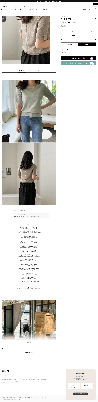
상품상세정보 (21, 70)
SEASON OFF (37, 6)
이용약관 (16, 375)
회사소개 (6, 375)
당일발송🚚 (22, 6)
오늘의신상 (16, 6)
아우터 (5, 9)
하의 (20, 9)
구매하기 (87, 44)
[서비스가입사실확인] (42, 397)
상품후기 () (30, 70)
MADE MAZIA (29, 6)
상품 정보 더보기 (28, 342)
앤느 (37, 9)
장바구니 (70, 44)
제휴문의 (30, 375)
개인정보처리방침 (23, 375)
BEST (11, 6)
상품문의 (37, 70)
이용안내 (11, 375)
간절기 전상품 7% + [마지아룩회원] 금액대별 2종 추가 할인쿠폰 (49, 1)
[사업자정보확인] (17, 381)
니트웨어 (11, 9)
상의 (16, 9)
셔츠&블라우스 (30, 9)
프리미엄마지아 (43, 9)
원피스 (24, 9)
